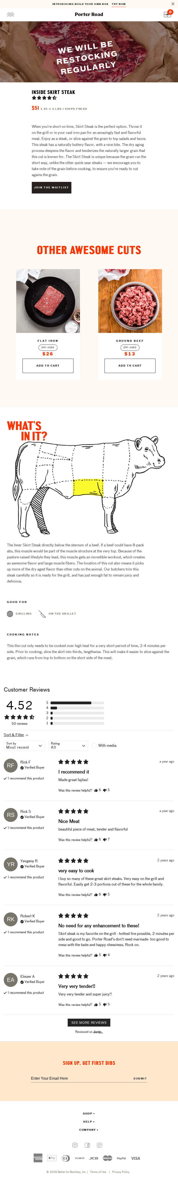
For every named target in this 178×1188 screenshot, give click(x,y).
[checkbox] (111, 746)
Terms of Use (98, 1172)
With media (107, 746)
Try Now (119, 4)
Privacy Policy (121, 1172)
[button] (44, 97)
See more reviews (88, 1022)
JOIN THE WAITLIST (51, 188)
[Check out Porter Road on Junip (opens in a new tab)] (97, 1032)
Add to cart (48, 366)
